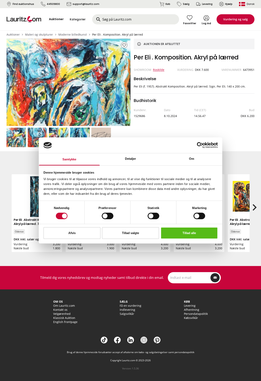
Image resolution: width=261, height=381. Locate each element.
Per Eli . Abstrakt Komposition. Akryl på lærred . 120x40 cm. (35, 222)
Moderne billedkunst (72, 34)
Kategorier (78, 19)
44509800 (53, 4)
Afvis (72, 233)
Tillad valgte (130, 233)
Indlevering (127, 310)
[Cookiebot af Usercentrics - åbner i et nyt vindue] (200, 145)
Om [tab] (191, 158)
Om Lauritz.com (64, 306)
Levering (207, 4)
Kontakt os (60, 310)
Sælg (186, 4)
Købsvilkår (191, 318)
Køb (168, 4)
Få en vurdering (130, 306)
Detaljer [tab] (130, 158)
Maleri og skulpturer (39, 34)
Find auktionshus (23, 4)
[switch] (107, 216)
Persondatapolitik (196, 314)
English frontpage (65, 322)
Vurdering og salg (235, 19)
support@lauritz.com (86, 4)
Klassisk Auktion (64, 318)
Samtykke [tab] (69, 159)
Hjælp (228, 4)
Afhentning (191, 310)
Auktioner (13, 34)
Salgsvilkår (127, 314)
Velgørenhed (62, 314)
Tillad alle (189, 233)
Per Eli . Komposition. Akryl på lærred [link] (117, 34)
